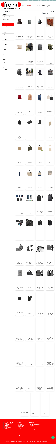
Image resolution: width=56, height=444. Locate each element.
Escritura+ (5, 41)
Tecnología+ (5, 64)
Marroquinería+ (6, 24)
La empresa (7, 434)
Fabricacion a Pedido (7, 16)
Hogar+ (4, 54)
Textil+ (4, 21)
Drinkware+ (5, 39)
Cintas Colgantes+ (6, 19)
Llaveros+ (4, 57)
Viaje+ (4, 67)
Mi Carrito (6, 437)
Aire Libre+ (5, 46)
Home (23, 5)
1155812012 (46, 0)
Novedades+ (5, 14)
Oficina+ (4, 59)
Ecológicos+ (5, 44)
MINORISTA (44, 5)
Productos (29, 5)
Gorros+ (4, 49)
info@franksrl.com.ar (34, 427)
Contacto (38, 5)
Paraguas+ (5, 62)
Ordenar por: (51, 11)
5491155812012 (40, 0)
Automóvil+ (5, 69)
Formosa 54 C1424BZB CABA (30, 0)
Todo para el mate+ (6, 51)
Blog (34, 5)
